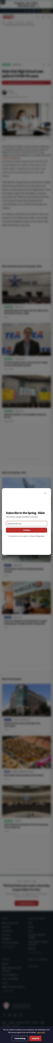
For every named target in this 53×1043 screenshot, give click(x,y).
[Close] (45, 493)
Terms (32, 536)
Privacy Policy (40, 536)
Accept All (35, 1038)
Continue (26, 530)
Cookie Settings (20, 1038)
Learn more (41, 1032)
